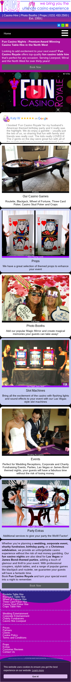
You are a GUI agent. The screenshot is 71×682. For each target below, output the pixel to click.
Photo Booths (29, 15)
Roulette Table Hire (13, 594)
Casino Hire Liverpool (14, 621)
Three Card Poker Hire (15, 601)
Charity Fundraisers (13, 618)
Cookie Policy (10, 635)
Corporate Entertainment (16, 616)
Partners (7, 630)
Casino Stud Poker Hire (15, 604)
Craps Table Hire (12, 606)
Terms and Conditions (15, 637)
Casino (8, 15)
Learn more (38, 670)
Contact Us (9, 651)
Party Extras (35, 530)
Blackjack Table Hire (14, 596)
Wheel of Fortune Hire (15, 599)
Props (43, 15)
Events (35, 459)
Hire (15, 15)
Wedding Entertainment (15, 613)
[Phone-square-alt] (58, 25)
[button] (35, 92)
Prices (6, 627)
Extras (6, 647)
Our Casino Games (35, 196)
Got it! (35, 676)
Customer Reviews (13, 649)
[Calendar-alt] (66, 25)
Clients (6, 632)
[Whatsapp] (62, 25)
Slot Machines (35, 390)
